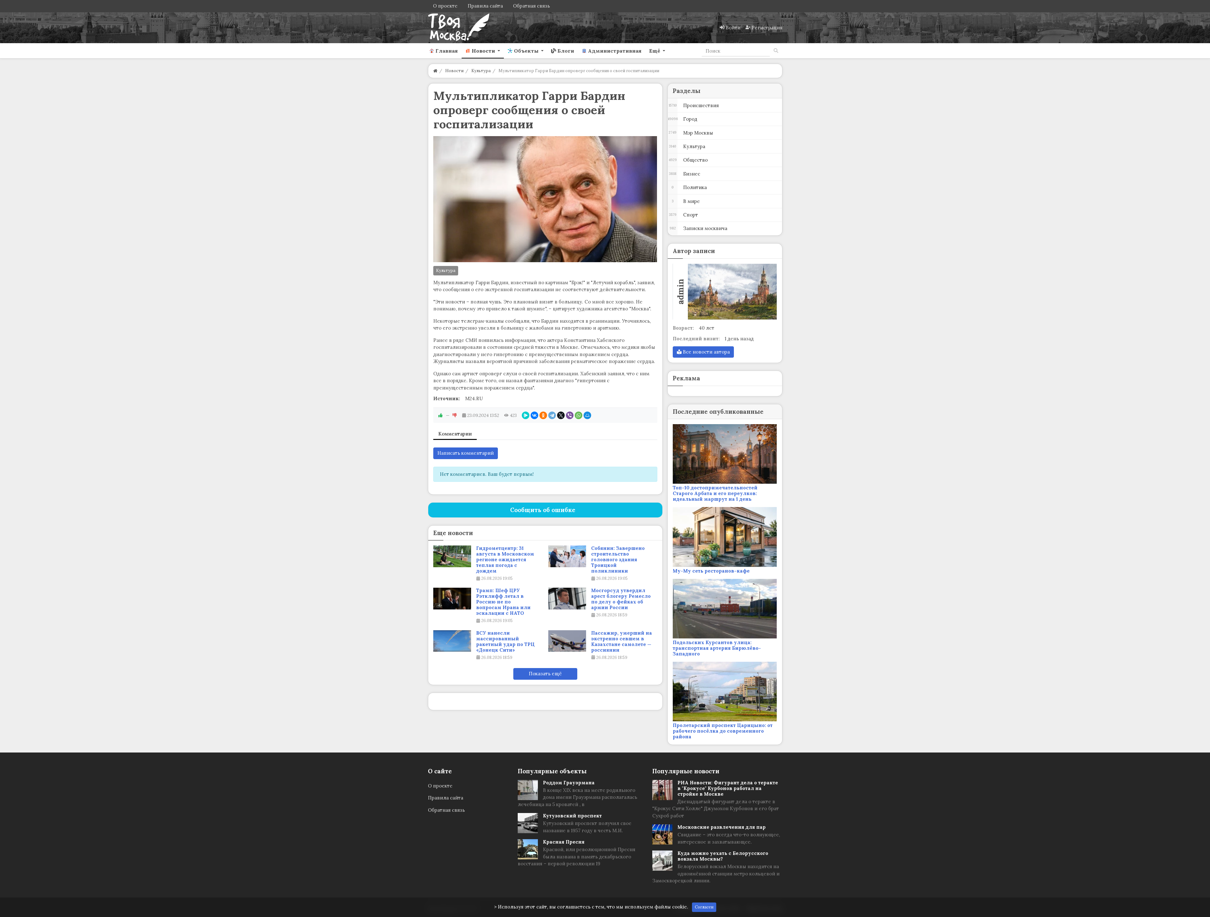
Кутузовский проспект (572, 816)
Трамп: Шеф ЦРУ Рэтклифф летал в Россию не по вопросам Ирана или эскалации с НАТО (503, 602)
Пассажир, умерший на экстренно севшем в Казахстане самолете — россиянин (621, 641)
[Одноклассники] (543, 415)
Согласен (704, 907)
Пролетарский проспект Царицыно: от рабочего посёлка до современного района (723, 731)
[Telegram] (552, 415)
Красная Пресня (564, 842)
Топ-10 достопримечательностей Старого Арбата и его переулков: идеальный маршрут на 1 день (715, 493)
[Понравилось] (440, 415)
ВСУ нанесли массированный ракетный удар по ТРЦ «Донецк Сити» (505, 641)
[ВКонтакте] (534, 415)
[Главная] (435, 70)
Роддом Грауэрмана (569, 783)
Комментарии (455, 434)
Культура (445, 270)
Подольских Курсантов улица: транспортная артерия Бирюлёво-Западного (717, 648)
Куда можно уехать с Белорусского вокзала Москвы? (722, 856)
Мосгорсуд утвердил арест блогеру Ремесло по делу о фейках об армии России (621, 599)
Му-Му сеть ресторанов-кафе (711, 571)
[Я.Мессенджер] (525, 415)
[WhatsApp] (578, 415)
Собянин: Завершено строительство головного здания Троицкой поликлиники (618, 559)
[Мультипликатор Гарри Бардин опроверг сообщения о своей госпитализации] (545, 199)
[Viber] (569, 415)
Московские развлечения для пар (721, 827)
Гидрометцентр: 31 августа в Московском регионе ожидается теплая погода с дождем (505, 559)
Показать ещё (545, 674)
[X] (561, 415)
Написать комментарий (465, 453)
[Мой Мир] (587, 415)
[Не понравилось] (454, 415)
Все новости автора (706, 352)
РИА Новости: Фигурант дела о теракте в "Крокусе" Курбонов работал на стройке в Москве (727, 788)
